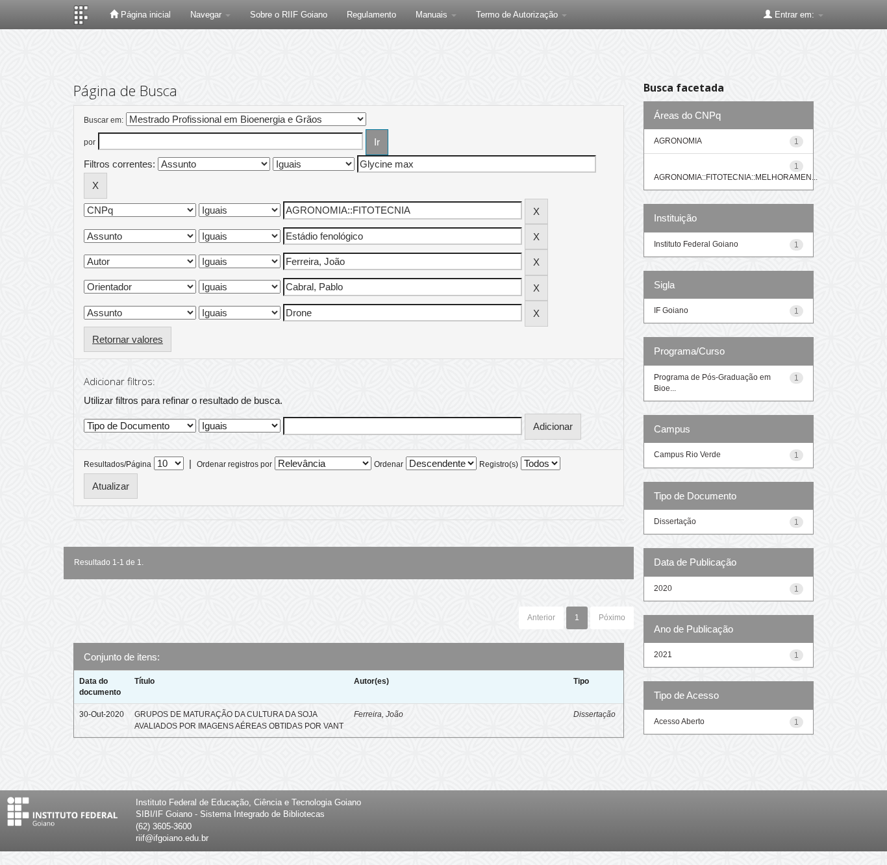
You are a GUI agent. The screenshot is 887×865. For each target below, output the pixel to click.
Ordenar (388, 464)
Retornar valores (127, 339)
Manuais (433, 14)
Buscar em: (103, 120)
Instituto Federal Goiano (696, 244)
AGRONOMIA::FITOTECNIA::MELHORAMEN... (736, 177)
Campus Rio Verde (687, 454)
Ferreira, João (378, 714)
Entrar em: (794, 14)
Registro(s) (498, 464)
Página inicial (144, 14)
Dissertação (594, 714)
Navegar (207, 14)
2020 (663, 588)
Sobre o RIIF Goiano (288, 14)
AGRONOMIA (678, 140)
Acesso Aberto (679, 721)
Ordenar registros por (234, 464)
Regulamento (371, 14)
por (89, 142)
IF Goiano (671, 310)
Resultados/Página (117, 464)
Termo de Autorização (518, 14)
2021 (663, 654)
